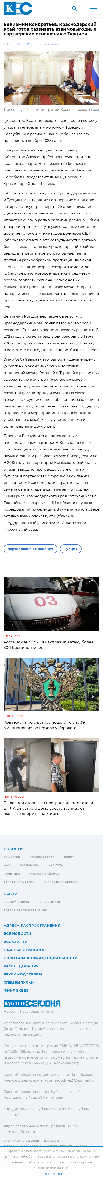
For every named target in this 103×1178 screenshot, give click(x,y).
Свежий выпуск (17, 902)
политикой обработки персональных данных (38, 1156)
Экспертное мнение (60, 882)
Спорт (69, 857)
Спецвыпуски (19, 982)
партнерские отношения (30, 549)
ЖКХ (7, 865)
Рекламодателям (23, 974)
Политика (49, 44)
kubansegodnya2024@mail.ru (69, 1080)
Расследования (21, 966)
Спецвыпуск (50, 902)
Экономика (29, 865)
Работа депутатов (19, 882)
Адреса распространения (25, 910)
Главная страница (24, 950)
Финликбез (16, 990)
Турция (71, 549)
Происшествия (42, 857)
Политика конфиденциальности (41, 958)
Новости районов (44, 873)
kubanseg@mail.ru (19, 1132)
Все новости (18, 934)
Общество (12, 857)
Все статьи (16, 942)
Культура (56, 865)
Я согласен (53, 1174)
